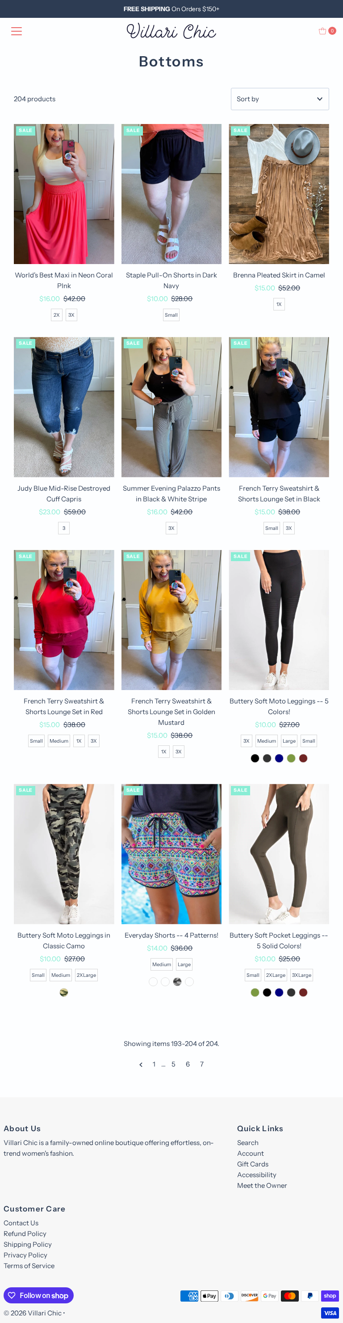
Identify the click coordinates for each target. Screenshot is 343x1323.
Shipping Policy (28, 1244)
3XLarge (301, 975)
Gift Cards (252, 1164)
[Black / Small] (255, 758)
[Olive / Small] (291, 758)
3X (71, 315)
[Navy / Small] (279, 758)
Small (171, 315)
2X (57, 315)
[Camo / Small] (63, 992)
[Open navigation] (16, 30)
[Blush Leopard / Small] (165, 981)
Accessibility (256, 1174)
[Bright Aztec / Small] (153, 981)
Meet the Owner (262, 1185)
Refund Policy (25, 1233)
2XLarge (86, 975)
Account (250, 1153)
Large (289, 741)
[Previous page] (141, 1064)
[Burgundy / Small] (303, 758)
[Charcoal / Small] (267, 758)
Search (248, 1142)
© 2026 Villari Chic (33, 1313)
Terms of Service (29, 1265)
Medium (59, 741)
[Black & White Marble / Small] (189, 981)
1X (279, 304)
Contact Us (21, 1223)
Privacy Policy (25, 1255)
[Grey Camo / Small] (177, 981)
